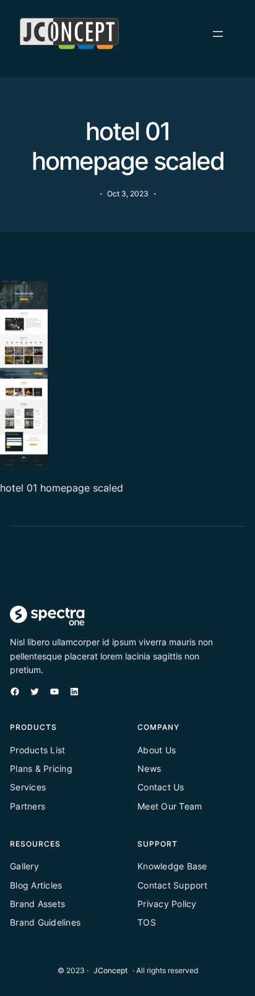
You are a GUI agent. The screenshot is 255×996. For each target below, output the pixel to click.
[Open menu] (217, 34)
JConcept (110, 970)
